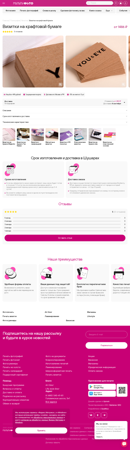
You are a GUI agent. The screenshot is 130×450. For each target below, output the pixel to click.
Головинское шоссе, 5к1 (58, 398)
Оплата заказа (95, 371)
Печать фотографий (29, 10)
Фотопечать (8, 312)
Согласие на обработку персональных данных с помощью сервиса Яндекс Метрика (82, 432)
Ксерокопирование (55, 360)
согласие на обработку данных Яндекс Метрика (42, 420)
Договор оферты (53, 443)
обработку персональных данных (48, 417)
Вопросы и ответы (12, 388)
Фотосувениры (9, 320)
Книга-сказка (95, 10)
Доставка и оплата (12, 392)
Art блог (48, 312)
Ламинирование (52, 316)
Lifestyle (91, 316)
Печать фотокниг (11, 360)
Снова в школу (49, 10)
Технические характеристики (16, 122)
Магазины (91, 312)
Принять (41, 430)
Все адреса (51, 402)
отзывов (18, 32)
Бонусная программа (13, 385)
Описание (7, 110)
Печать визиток (10, 316)
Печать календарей (12, 371)
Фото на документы (56, 356)
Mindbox (19, 422)
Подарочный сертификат (15, 374)
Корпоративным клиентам (16, 400)
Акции (91, 356)
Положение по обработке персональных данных (67, 439)
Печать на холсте (11, 367)
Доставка (10, 102)
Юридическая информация (102, 367)
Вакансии (70, 320)
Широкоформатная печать (59, 371)
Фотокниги (10, 10)
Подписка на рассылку (14, 396)
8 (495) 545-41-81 (54, 395)
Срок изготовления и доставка (16, 116)
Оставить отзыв (65, 238)
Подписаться (106, 345)
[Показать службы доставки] (124, 102)
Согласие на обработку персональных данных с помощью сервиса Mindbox (79, 435)
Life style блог (52, 388)
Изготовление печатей (57, 363)
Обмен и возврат (11, 403)
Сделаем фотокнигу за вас (72, 10)
